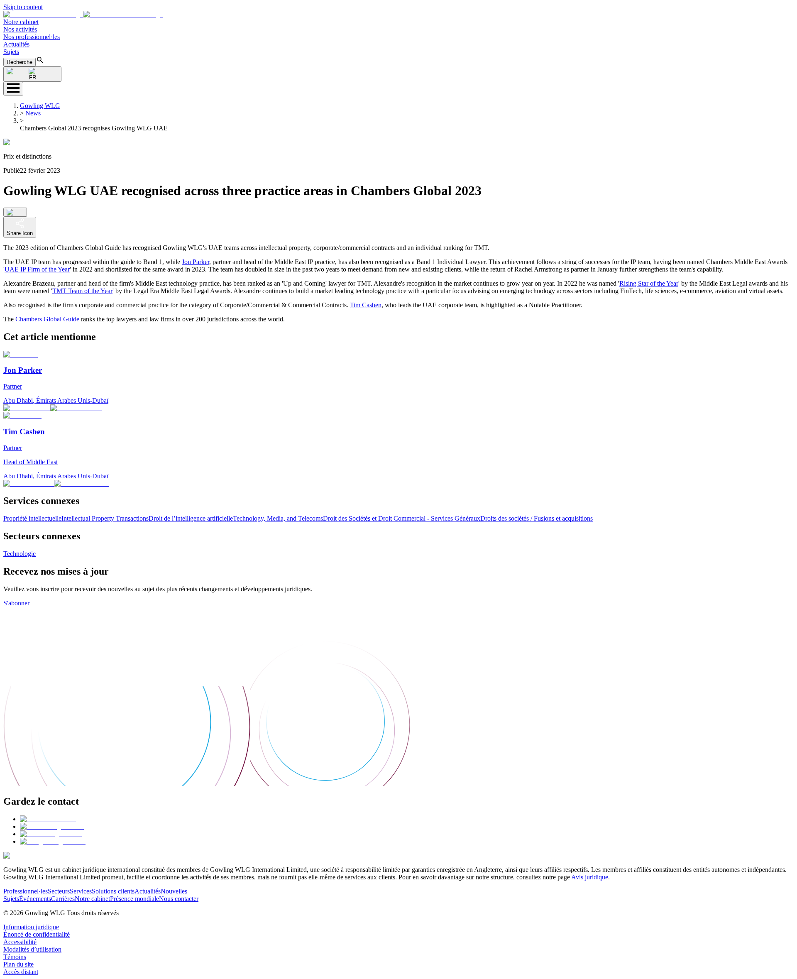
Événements (35, 898)
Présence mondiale (134, 898)
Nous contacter (178, 898)
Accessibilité (20, 941)
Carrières (63, 898)
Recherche (19, 62)
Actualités (16, 44)
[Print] (15, 212)
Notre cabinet (21, 21)
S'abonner (16, 603)
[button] (83, 14)
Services (81, 891)
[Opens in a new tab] (48, 818)
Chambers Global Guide (47, 319)
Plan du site (18, 964)
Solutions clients (113, 891)
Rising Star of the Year (648, 283)
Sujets (11, 51)
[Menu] (13, 88)
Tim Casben (365, 304)
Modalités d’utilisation (32, 949)
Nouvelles (174, 891)
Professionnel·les (25, 891)
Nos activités (20, 29)
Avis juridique (589, 877)
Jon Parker (195, 261)
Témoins (14, 956)
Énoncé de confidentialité (36, 934)
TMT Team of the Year (82, 290)
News (33, 113)
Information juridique (31, 926)
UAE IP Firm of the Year (37, 269)
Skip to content (23, 6)
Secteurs (59, 891)
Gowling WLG (40, 105)
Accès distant (20, 971)
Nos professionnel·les (31, 36)
